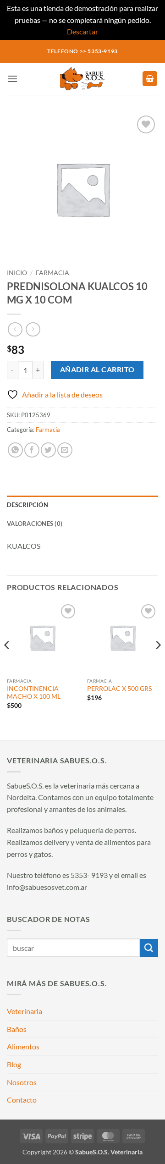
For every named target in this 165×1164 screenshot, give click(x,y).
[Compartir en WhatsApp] (15, 450)
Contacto (22, 1099)
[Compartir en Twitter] (48, 450)
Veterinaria (24, 1011)
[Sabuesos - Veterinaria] (82, 79)
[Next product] (15, 329)
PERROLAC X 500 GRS (119, 688)
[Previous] (7, 663)
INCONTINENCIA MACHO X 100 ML (33, 693)
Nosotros (22, 1082)
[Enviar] (149, 948)
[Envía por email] (64, 450)
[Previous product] (33, 329)
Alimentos (23, 1046)
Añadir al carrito (97, 369)
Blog (14, 1064)
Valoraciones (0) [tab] (34, 523)
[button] (12, 78)
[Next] (157, 663)
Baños (17, 1029)
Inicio (17, 272)
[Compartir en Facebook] (31, 450)
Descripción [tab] (27, 504)
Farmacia (52, 272)
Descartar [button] (82, 31)
